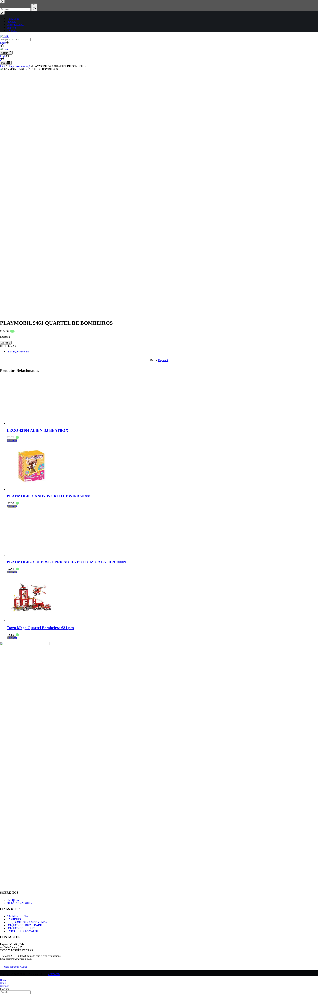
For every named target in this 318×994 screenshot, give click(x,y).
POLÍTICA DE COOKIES (21, 928)
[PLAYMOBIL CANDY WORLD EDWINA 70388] (31, 489)
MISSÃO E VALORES (19, 902)
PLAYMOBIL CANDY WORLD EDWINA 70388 (48, 496)
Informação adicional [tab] (18, 351)
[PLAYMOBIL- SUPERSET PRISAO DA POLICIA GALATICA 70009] (31, 554)
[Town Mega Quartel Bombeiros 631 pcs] (31, 620)
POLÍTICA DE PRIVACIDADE (24, 925)
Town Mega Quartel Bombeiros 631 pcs (40, 628)
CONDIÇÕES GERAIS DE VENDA (27, 922)
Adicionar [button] (12, 440)
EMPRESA (13, 899)
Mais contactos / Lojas (15, 966)
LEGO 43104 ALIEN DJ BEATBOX (37, 430)
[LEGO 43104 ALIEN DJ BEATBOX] (31, 423)
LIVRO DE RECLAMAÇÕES (23, 931)
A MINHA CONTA (17, 916)
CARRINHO (14, 919)
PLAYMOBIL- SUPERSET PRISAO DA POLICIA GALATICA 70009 (66, 562)
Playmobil (163, 360)
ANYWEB (54, 974)
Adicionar (5, 343)
